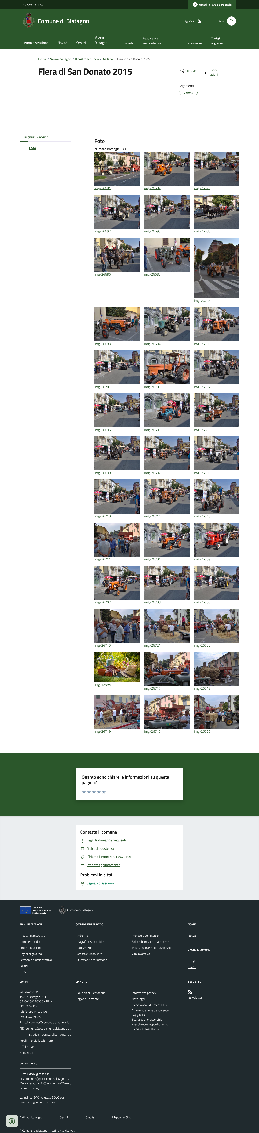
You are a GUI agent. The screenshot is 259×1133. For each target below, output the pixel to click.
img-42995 (102, 684)
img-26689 (152, 188)
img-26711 (152, 516)
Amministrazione (36, 42)
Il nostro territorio (87, 59)
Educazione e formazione (91, 960)
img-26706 (202, 602)
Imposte (129, 43)
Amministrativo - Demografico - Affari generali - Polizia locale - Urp (45, 1037)
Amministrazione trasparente (150, 1010)
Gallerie (108, 59)
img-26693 (152, 231)
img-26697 (152, 472)
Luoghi (192, 961)
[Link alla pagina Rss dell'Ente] (190, 992)
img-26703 (152, 386)
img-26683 (102, 343)
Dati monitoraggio (31, 1117)
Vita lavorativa (141, 953)
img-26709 (202, 559)
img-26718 (202, 688)
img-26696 (102, 429)
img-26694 (152, 343)
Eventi (192, 967)
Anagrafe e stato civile (90, 941)
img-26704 (152, 559)
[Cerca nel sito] (230, 21)
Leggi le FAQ (140, 1015)
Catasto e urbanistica (89, 953)
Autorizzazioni (84, 947)
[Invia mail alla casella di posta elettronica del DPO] (39, 1074)
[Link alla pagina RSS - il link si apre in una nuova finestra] (199, 21)
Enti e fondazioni (30, 947)
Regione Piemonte (33, 4)
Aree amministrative (32, 935)
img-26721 (152, 645)
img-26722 (202, 645)
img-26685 (202, 300)
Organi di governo (31, 953)
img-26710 (102, 516)
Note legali (138, 999)
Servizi (81, 42)
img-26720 (202, 731)
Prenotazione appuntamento (150, 1024)
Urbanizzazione (193, 43)
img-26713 (202, 516)
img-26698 (102, 472)
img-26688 (202, 231)
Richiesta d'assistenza (145, 1029)
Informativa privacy (144, 992)
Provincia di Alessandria (90, 992)
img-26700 (202, 343)
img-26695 (202, 429)
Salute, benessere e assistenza (151, 941)
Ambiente (82, 935)
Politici (24, 966)
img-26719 (102, 731)
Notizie (192, 935)
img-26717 (152, 688)
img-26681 (102, 188)
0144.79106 (39, 1011)
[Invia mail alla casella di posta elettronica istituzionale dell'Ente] (49, 1022)
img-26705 (202, 472)
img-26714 (102, 559)
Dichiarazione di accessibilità (149, 1005)
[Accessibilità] (12, 1121)
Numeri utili (27, 1052)
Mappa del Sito (121, 1117)
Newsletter (195, 997)
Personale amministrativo (36, 960)
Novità (62, 42)
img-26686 (102, 274)
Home (42, 59)
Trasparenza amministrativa (152, 40)
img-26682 (152, 274)
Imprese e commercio (145, 935)
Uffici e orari (27, 1046)
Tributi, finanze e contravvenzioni (152, 947)
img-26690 (202, 188)
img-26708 (152, 602)
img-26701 (102, 386)
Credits (90, 1117)
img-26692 (102, 231)
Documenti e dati (30, 941)
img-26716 (152, 731)
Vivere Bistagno (101, 40)
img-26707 (102, 602)
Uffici (23, 972)
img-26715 (102, 645)
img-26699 (152, 429)
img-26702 (202, 386)
